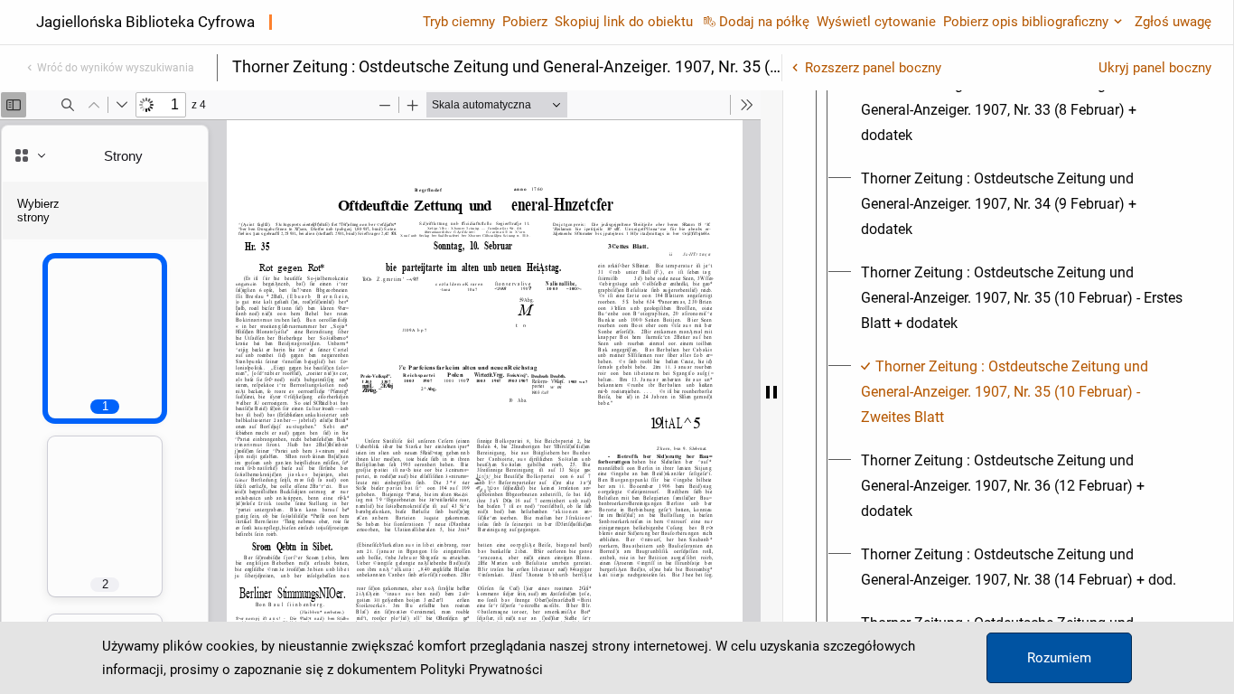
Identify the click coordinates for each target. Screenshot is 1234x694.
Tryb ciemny (459, 22)
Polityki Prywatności (481, 669)
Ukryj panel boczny (1154, 68)
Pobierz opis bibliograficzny (1025, 22)
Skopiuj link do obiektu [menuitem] (624, 22)
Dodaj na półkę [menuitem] (764, 22)
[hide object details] (771, 392)
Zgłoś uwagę (1173, 22)
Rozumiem (1059, 658)
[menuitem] (1024, 110)
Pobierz (524, 22)
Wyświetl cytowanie (876, 22)
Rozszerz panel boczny (873, 68)
